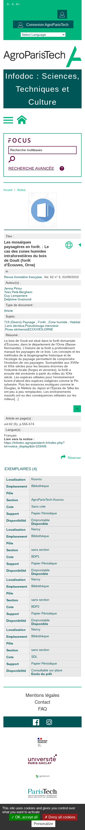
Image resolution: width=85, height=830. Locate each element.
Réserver (74, 457)
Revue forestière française (23, 277)
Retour (21, 190)
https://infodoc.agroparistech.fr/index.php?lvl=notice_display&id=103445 (34, 444)
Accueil (7, 190)
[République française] (42, 742)
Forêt (42, 322)
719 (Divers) (13, 322)
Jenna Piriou (13, 288)
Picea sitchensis (16, 329)
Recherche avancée (31, 168)
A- (8, 4)
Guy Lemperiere (15, 295)
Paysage (29, 322)
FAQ (42, 708)
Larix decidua (14, 325)
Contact (42, 702)
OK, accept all (26, 817)
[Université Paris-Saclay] (42, 759)
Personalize (43, 824)
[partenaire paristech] (42, 793)
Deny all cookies (61, 817)
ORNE (48, 329)
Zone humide (58, 322)
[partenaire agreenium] (42, 776)
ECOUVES (35, 329)
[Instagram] (49, 721)
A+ (18, 4)
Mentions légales (42, 695)
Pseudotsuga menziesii (41, 325)
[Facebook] (36, 721)
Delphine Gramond (17, 299)
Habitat (75, 322)
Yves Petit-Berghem (18, 292)
